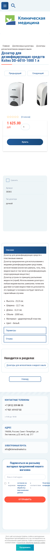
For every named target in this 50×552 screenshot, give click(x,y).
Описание (10, 250)
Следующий (38, 73)
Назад (25, 379)
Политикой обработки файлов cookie (31, 543)
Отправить (25, 499)
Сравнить (14, 180)
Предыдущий (15, 73)
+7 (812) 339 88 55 (14, 405)
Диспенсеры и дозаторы (23, 46)
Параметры (11, 330)
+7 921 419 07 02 (13, 410)
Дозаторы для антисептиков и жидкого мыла (26, 365)
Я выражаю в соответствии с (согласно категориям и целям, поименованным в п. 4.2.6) (27, 488)
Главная (6, 46)
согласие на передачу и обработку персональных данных (23, 488)
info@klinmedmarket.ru (15, 449)
